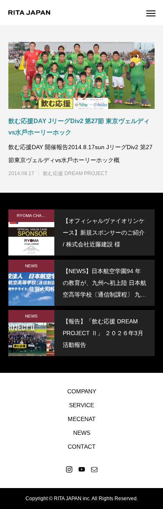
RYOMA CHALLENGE (35, 215)
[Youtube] (81, 469)
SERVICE (81, 405)
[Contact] (94, 469)
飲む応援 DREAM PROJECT (75, 173)
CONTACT (82, 446)
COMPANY (81, 391)
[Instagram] (69, 469)
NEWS (31, 266)
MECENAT (82, 419)
